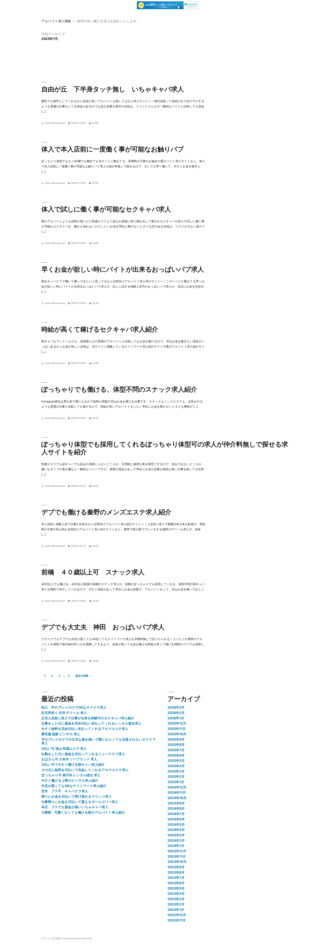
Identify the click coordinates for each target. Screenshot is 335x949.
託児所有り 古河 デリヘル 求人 (64, 713)
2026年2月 (176, 713)
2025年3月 (176, 771)
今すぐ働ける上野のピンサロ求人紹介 (69, 780)
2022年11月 (177, 920)
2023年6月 (176, 883)
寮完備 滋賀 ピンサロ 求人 (60, 734)
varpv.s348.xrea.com (54, 123)
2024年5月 (176, 824)
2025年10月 (177, 734)
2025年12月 (177, 723)
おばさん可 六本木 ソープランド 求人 (69, 759)
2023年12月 (177, 851)
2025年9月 (176, 739)
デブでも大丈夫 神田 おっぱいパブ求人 (102, 627)
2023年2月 (176, 904)
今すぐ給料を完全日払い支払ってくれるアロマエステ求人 (84, 729)
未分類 (95, 123)
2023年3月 (176, 899)
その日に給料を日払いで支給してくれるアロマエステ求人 (85, 770)
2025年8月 (176, 745)
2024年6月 (176, 819)
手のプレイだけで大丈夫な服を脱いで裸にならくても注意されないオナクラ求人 (98, 741)
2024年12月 (177, 787)
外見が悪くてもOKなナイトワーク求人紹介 (73, 786)
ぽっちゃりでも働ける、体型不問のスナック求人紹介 (119, 389)
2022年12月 (177, 915)
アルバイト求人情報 (56, 21)
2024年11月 (177, 792)
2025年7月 (176, 750)
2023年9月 (176, 867)
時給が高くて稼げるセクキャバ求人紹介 (99, 329)
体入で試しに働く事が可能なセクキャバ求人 (106, 209)
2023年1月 (176, 910)
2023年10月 (177, 862)
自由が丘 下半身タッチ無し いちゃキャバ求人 (112, 89)
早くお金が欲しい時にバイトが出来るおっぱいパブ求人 (122, 269)
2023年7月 (176, 878)
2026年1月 (176, 718)
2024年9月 (176, 803)
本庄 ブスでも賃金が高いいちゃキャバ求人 (74, 807)
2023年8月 (176, 872)
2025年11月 (177, 729)
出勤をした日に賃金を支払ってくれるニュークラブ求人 (83, 754)
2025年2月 (176, 776)
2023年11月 (177, 856)
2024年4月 (176, 830)
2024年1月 (176, 846)
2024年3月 (176, 835)
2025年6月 (176, 755)
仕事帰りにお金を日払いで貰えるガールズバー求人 (79, 802)
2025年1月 (176, 782)
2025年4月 (176, 766)
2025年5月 (176, 761)
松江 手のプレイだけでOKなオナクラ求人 (74, 707)
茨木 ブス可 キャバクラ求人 (64, 791)
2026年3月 (176, 707)
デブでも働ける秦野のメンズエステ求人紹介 (106, 512)
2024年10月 (177, 798)
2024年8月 (176, 808)
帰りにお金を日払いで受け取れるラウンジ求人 (76, 796)
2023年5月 (176, 888)
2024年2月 (176, 840)
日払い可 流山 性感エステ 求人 (64, 749)
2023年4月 (176, 894)
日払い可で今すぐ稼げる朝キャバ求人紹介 (73, 764)
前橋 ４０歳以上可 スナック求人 (92, 572)
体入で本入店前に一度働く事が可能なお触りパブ (112, 149)
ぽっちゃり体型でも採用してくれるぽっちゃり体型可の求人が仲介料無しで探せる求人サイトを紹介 (164, 448)
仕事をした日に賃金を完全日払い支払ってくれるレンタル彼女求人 (91, 723)
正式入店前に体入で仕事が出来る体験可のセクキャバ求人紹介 (87, 718)
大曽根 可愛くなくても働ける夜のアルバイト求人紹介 (83, 812)
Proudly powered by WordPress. (76, 938)
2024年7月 (176, 814)
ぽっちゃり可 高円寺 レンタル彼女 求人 (70, 775)
